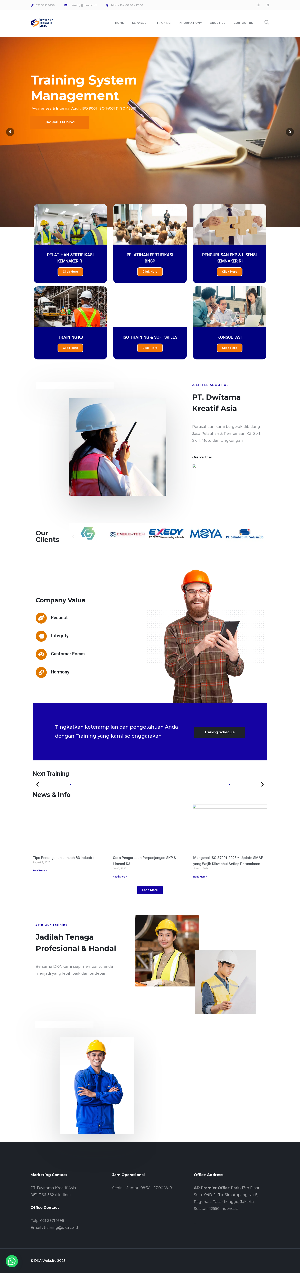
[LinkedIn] (268, 5)
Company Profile (61, 152)
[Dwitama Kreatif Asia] (42, 22)
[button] (73, 536)
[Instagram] (258, 5)
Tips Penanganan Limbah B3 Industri (63, 858)
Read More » (40, 870)
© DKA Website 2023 (48, 1261)
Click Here (70, 271)
